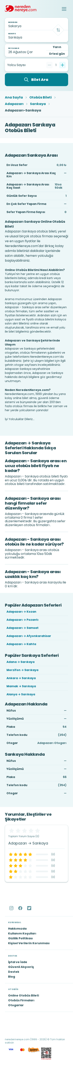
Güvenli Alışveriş (21, 967)
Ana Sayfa (14, 97)
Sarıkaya (38, 104)
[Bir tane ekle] (62, 65)
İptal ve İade (17, 962)
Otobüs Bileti (40, 97)
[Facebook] (20, 908)
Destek (13, 972)
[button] (64, 9)
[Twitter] (29, 908)
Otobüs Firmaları (21, 1000)
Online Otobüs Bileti (23, 995)
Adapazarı (14, 104)
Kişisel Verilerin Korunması (29, 943)
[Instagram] (11, 908)
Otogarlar (16, 1005)
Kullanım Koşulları (22, 933)
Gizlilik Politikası (20, 938)
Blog (11, 977)
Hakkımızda (17, 929)
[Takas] (58, 30)
